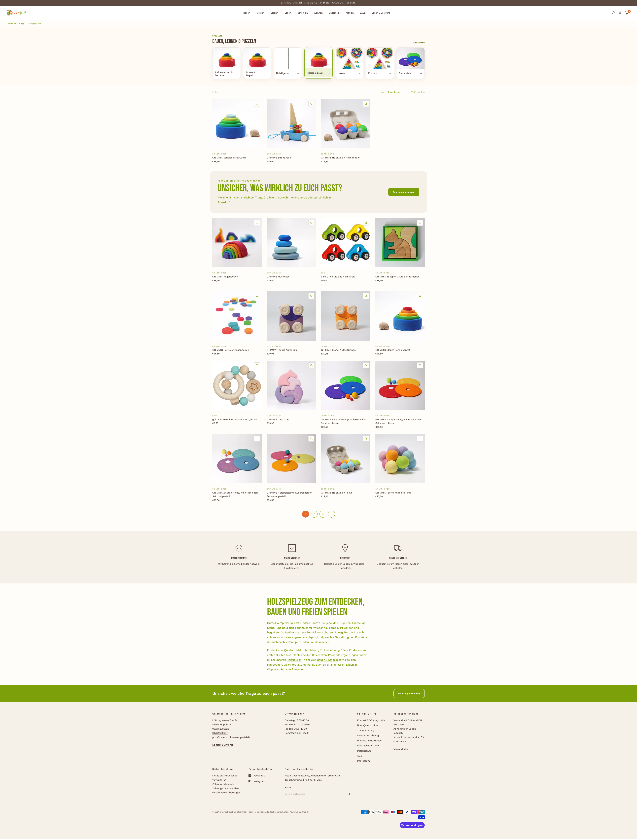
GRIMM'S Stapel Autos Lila (282, 349)
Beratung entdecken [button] (409, 693)
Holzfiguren (294, 659)
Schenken (302, 12)
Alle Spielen (419, 42)
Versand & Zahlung (368, 735)
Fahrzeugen (274, 664)
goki (323, 273)
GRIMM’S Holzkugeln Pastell (337, 492)
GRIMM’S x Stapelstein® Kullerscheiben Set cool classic (343, 421)
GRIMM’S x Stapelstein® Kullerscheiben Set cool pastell (235, 494)
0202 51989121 (220, 728)
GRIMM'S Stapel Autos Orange (338, 349)
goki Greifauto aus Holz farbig (338, 276)
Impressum (363, 760)
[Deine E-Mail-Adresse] (349, 794)
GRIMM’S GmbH (219, 154)
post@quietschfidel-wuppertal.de (231, 737)
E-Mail (288, 787)
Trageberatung (365, 730)
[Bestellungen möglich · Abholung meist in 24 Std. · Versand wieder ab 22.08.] (318, 2)
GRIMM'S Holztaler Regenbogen (230, 349)
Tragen (246, 12)
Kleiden (260, 12)
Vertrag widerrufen (368, 745)
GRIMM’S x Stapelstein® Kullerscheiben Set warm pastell (289, 494)
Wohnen (318, 12)
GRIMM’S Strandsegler (279, 157)
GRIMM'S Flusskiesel (278, 276)
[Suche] (613, 13)
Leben (287, 12)
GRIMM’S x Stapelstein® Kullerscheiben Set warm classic (398, 421)
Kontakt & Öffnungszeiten (371, 720)
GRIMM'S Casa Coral (278, 419)
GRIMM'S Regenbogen (225, 276)
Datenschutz (364, 750)
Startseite (11, 23)
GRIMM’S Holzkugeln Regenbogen (340, 157)
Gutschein (334, 12)
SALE (362, 12)
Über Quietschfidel (367, 725)
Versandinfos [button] (400, 749)
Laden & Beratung (381, 12)
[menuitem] (247, 13)
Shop (21, 23)
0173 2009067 (220, 732)
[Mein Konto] (620, 13)
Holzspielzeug (34, 23)
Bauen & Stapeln (327, 659)
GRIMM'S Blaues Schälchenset (392, 349)
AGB (359, 755)
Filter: (215, 92)
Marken (350, 12)
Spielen (274, 12)
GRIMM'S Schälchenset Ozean (229, 157)
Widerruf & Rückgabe (369, 740)
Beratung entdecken (404, 192)
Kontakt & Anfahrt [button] (222, 744)
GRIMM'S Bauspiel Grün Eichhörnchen (397, 276)
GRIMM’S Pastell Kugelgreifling (393, 492)
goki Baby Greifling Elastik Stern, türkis (234, 419)
